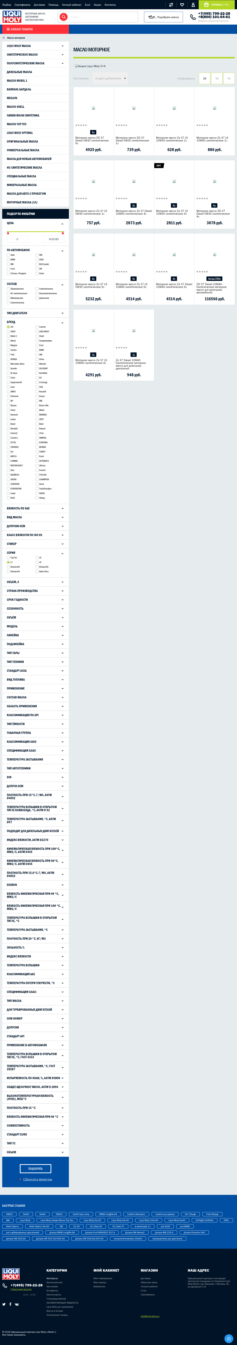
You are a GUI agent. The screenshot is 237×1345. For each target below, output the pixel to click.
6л (93, 132)
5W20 (59, 1214)
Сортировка (81, 78)
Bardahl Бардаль (19, 89)
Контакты (110, 4)
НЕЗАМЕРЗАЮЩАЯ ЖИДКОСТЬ (62, 1302)
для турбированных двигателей (22, 1232)
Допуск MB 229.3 (164, 1232)
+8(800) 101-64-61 (214, 16)
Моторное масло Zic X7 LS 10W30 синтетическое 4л (172, 212)
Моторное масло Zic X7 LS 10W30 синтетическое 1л (172, 139)
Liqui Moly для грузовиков (59, 1306)
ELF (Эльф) (190, 1214)
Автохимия (52, 1286)
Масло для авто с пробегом (26, 193)
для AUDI (165, 1226)
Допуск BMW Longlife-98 (62, 1232)
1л (133, 354)
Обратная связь (149, 1282)
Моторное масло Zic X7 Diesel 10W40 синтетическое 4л (134, 212)
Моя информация (103, 1278)
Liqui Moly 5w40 (176, 1220)
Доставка (39, 4)
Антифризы (52, 1290)
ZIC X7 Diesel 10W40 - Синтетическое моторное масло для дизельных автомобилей (211, 288)
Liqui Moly (25, 1220)
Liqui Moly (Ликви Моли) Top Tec (57, 1220)
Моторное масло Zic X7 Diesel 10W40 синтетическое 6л (174, 285)
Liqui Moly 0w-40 (120, 1220)
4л (133, 205)
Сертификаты (22, 4)
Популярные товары (57, 1315)
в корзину (94, 112)
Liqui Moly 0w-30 (92, 1220)
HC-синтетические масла (24, 167)
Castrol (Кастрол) (136, 1214)
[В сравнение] (88, 149)
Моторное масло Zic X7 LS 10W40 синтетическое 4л (91, 361)
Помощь (54, 4)
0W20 (9, 1214)
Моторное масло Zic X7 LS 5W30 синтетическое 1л (91, 212)
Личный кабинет (71, 4)
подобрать (35, 1168)
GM (8, 1220)
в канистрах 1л (143, 1226)
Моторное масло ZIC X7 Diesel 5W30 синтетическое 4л (213, 213)
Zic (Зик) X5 (96, 1226)
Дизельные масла (19, 72)
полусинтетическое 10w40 (128, 1238)
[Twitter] (4, 1304)
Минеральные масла (22, 185)
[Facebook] (10, 1304)
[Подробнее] (108, 149)
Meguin (12, 98)
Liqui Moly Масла (19, 46)
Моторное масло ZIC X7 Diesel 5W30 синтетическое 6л (92, 140)
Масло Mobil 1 (17, 80)
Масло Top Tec (16, 124)
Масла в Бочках (54, 1310)
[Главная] (3, 38)
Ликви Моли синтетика (23, 115)
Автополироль (53, 1294)
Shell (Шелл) (12, 1226)
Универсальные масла (23, 150)
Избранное (99, 1286)
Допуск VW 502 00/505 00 (50, 1238)
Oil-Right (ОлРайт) (204, 1220)
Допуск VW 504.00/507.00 (89, 1238)
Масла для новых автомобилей (29, 159)
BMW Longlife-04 (108, 1214)
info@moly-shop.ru (150, 1316)
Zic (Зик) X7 (118, 1226)
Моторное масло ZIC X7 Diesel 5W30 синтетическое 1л (132, 140)
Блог (87, 4)
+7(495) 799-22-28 (214, 13)
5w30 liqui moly (81, 1214)
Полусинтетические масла (25, 63)
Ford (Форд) (212, 1214)
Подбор (6, 4)
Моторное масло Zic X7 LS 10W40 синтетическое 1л (212, 139)
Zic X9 (76, 1226)
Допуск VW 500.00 (16, 1238)
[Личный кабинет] (193, 5)
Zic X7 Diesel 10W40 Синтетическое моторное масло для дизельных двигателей (131, 364)
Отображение (186, 78)
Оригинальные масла (22, 141)
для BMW (185, 1226)
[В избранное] (98, 149)
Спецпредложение (56, 1298)
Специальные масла (21, 176)
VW (61, 1226)
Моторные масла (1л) (22, 202)
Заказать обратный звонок (213, 20)
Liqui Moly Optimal (20, 133)
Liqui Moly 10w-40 (148, 1220)
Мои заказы (100, 1282)
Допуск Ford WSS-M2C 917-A (100, 1232)
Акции (97, 4)
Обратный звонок (21, 1289)
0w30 (26, 1214)
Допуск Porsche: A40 (194, 1232)
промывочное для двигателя (167, 1238)
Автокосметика (54, 1282)
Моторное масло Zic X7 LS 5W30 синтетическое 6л (91, 285)
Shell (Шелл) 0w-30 (39, 1226)
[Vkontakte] (17, 1304)
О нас (143, 1290)
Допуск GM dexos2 (135, 1232)
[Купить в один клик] (78, 149)
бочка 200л (214, 278)
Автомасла (52, 1278)
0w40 (42, 1214)
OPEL (226, 1220)
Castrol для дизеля (165, 1214)
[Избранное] (182, 5)
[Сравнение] (170, 5)
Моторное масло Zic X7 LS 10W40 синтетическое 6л (132, 285)
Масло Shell (15, 107)
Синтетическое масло (22, 54)
